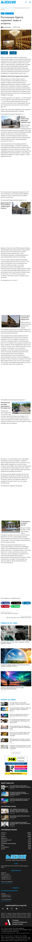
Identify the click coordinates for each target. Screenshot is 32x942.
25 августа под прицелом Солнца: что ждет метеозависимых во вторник (12, 688)
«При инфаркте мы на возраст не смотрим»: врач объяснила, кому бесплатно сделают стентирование (19, 810)
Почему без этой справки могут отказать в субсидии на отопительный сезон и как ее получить (20, 747)
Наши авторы (16, 870)
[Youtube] (16, 908)
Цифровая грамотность (22, 939)
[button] (30, 2)
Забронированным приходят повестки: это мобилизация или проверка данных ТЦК (20, 740)
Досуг (29, 937)
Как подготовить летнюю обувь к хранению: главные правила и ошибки (15, 642)
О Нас (16, 863)
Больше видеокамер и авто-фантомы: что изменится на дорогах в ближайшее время (20, 727)
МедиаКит (16, 888)
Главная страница (5, 7)
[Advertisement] (16, 174)
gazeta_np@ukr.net (6, 901)
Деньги (11, 940)
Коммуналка (16, 936)
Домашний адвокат (10, 937)
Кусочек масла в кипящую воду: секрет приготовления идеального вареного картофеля (20, 734)
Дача (21, 936)
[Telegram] (7, 908)
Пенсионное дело (9, 936)
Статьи (11, 7)
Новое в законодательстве (11, 939)
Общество (3, 937)
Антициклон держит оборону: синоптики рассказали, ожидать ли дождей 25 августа (15, 665)
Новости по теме (9, 623)
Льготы (2, 939)
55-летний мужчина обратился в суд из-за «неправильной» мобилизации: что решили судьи (20, 721)
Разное (22, 940)
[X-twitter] (12, 908)
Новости (2, 936)
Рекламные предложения (9, 890)
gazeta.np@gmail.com (6, 883)
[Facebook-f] (3, 908)
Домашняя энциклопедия (21, 937)
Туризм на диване (9, 13)
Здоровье (25, 936)
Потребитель (17, 940)
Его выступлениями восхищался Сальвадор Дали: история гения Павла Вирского (20, 823)
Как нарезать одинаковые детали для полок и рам (20, 816)
